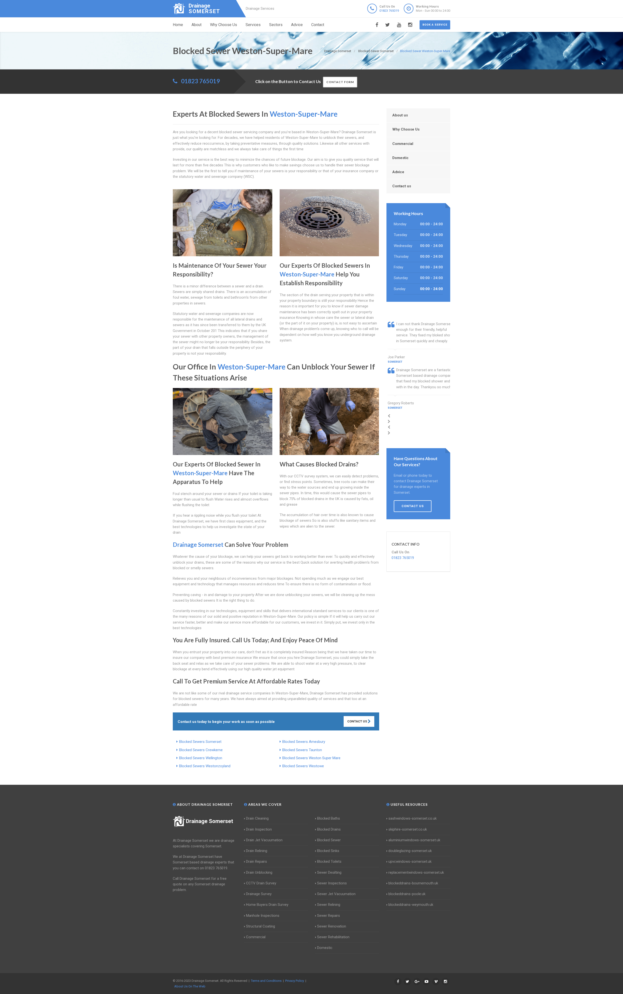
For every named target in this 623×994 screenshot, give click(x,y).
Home (178, 24)
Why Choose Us (223, 24)
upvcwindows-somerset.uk (409, 861)
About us (400, 115)
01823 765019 (389, 10)
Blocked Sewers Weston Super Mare (311, 758)
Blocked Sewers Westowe (303, 766)
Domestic (400, 158)
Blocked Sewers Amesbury (303, 741)
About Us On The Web (189, 986)
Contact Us (357, 721)
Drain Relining (256, 851)
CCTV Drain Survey (261, 883)
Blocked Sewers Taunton (302, 750)
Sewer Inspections (332, 883)
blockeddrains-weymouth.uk (410, 904)
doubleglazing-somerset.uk (410, 851)
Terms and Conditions (266, 981)
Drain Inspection (259, 829)
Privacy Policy (294, 981)
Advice (297, 24)
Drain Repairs (256, 861)
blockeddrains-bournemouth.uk (413, 883)
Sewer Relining (328, 904)
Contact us (401, 186)
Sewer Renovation (331, 926)
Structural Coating (260, 926)
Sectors (276, 24)
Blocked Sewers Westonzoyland (204, 766)
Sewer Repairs (328, 915)
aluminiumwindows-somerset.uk (414, 840)
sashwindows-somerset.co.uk (412, 818)
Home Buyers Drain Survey (267, 904)
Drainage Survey (259, 894)
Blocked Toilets (329, 861)
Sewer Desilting (329, 872)
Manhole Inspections (262, 915)
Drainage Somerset (209, 821)
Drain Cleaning (257, 818)
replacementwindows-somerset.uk (416, 872)
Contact (317, 24)
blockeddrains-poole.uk (406, 894)
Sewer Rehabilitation (333, 937)
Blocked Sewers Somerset (200, 741)
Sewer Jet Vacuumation (336, 894)
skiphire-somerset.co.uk (407, 829)
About (197, 24)
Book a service (434, 24)
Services (253, 24)
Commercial (402, 144)
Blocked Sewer (329, 840)
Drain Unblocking (259, 872)
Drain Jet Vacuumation (264, 840)
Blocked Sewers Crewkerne (201, 750)
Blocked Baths (328, 818)
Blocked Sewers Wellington (200, 758)
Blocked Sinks (328, 851)
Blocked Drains (329, 829)
